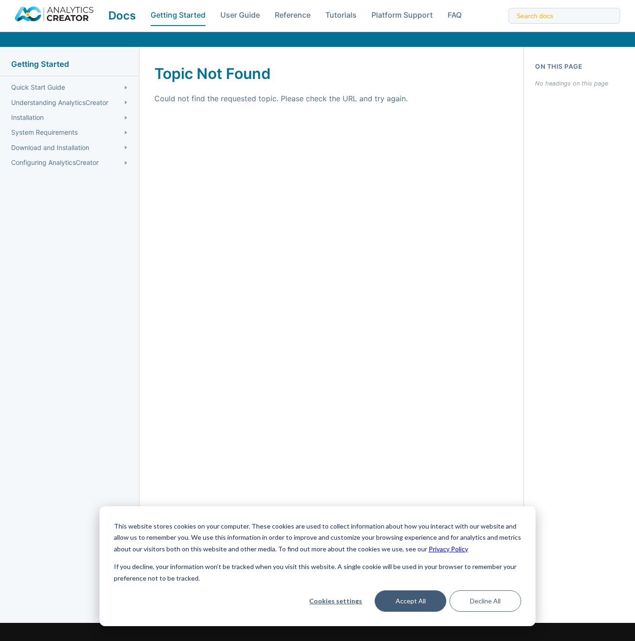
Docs (122, 15)
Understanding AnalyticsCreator (59, 102)
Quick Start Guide (38, 87)
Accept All (411, 601)
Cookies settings (335, 601)
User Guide (240, 15)
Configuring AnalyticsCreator (55, 162)
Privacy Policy (448, 549)
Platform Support (402, 15)
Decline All (485, 601)
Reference (293, 15)
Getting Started (178, 15)
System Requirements (44, 132)
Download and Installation (50, 147)
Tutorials (341, 15)
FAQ (455, 15)
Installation (27, 117)
